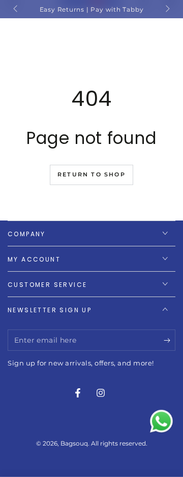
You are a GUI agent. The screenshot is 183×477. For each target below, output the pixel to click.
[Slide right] (166, 9)
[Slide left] (16, 9)
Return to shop (91, 174)
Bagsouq (74, 443)
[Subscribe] (169, 340)
